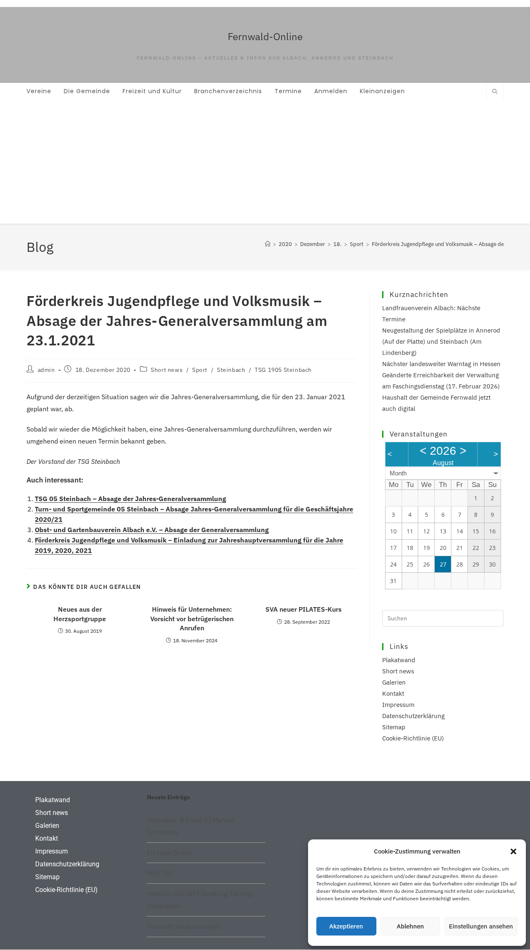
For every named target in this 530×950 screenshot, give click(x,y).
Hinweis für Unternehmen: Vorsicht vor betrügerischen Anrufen (192, 618)
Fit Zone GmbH (169, 853)
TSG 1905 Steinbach (283, 370)
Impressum (398, 705)
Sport (199, 370)
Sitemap (393, 727)
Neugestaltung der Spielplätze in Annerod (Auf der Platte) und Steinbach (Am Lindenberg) (441, 341)
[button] (513, 851)
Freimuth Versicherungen (183, 926)
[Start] (267, 244)
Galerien (394, 682)
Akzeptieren (346, 926)
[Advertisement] (265, 161)
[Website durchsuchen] (495, 91)
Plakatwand (398, 660)
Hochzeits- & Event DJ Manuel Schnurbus (190, 826)
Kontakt (393, 693)
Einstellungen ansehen (481, 926)
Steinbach (231, 370)
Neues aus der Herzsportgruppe (79, 613)
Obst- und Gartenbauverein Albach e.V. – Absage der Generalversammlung (152, 530)
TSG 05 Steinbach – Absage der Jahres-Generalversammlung (130, 498)
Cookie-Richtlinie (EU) (413, 738)
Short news (167, 370)
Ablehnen (410, 926)
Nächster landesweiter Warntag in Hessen (441, 364)
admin (46, 370)
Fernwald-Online (265, 36)
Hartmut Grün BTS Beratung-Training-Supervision (201, 900)
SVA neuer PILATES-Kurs (303, 609)
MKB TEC (160, 873)
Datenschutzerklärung (413, 716)
